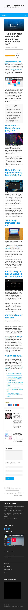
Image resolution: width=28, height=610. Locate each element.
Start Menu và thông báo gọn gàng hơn (13, 110)
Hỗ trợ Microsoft (7, 560)
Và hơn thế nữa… (10, 121)
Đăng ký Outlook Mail (8, 569)
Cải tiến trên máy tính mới (12, 120)
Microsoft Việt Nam (7, 558)
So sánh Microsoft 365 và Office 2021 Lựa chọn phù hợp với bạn (15, 389)
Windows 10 (6, 563)
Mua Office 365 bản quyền (9, 555)
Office (8, 348)
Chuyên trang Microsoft (16, 69)
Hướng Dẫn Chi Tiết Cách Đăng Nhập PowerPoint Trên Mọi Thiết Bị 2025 (15, 384)
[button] (14, 15)
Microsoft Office (7, 566)
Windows (7, 402)
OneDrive (6, 572)
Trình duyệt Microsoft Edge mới (13, 115)
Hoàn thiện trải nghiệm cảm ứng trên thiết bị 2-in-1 (14, 113)
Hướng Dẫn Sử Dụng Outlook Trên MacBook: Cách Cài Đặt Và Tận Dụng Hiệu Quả (14, 379)
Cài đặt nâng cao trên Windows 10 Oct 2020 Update (13, 118)
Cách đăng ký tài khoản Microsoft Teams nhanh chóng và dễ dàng (14, 394)
